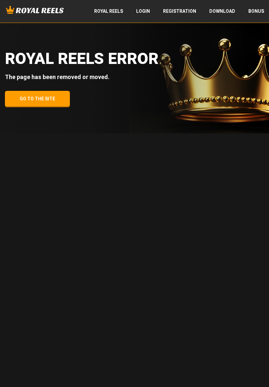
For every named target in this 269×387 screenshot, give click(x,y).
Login (143, 11)
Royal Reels (108, 11)
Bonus (256, 11)
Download (222, 11)
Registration (179, 11)
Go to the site (37, 98)
